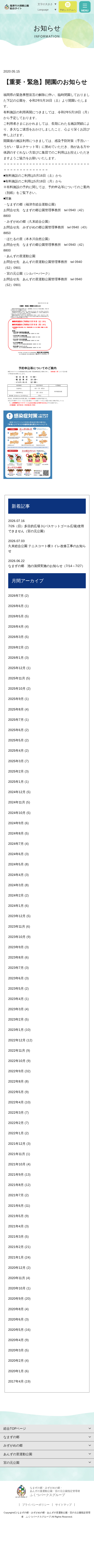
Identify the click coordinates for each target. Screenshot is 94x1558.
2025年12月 (17, 668)
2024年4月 (16, 875)
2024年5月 (16, 864)
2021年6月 (16, 1205)
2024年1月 (16, 905)
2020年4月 (16, 1340)
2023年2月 (16, 1019)
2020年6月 (16, 1319)
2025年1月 (16, 781)
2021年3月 (16, 1236)
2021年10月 (17, 1164)
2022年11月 (16, 1050)
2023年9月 (16, 947)
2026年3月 (16, 637)
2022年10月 (17, 1061)
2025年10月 (17, 688)
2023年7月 (16, 967)
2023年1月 (16, 1029)
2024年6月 (16, 854)
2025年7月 (16, 719)
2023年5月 (16, 988)
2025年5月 (16, 740)
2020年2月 (16, 1360)
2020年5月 (16, 1329)
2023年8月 (16, 957)
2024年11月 (16, 802)
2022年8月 (16, 1081)
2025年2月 (16, 771)
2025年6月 (16, 730)
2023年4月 (16, 999)
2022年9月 (16, 1071)
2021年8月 (16, 1185)
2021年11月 (16, 1154)
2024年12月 (17, 792)
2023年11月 (16, 926)
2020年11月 (16, 1278)
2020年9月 (16, 1298)
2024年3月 (16, 885)
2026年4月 (16, 626)
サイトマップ (63, 1504)
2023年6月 (16, 978)
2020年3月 (16, 1350)
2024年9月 (16, 823)
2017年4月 (16, 1381)
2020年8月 (16, 1309)
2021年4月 (16, 1226)
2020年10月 (17, 1288)
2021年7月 (16, 1195)
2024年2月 (16, 895)
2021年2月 (16, 1247)
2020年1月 (16, 1371)
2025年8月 (16, 709)
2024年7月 (16, 843)
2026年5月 (16, 616)
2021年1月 (16, 1257)
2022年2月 (16, 1123)
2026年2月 (16, 647)
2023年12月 (17, 916)
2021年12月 (17, 1143)
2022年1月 (16, 1133)
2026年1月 (16, 657)
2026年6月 (16, 606)
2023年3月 (16, 1009)
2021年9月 (16, 1174)
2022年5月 (16, 1092)
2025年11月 (16, 678)
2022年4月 (16, 1102)
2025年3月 (16, 761)
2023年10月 (17, 937)
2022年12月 (17, 1040)
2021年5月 (16, 1216)
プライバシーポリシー (36, 1504)
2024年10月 (17, 813)
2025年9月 (16, 699)
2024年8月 (16, 833)
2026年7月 (16, 595)
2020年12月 (17, 1267)
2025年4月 (16, 750)
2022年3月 (16, 1112)
